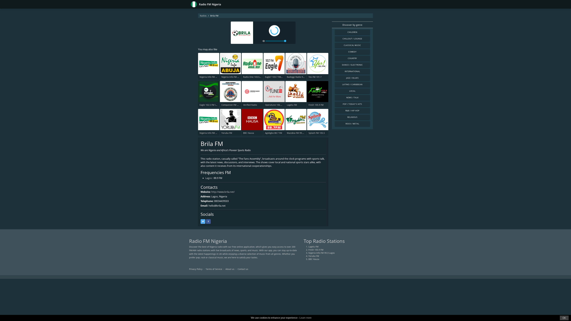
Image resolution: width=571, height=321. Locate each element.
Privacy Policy (195, 269)
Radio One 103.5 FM (253, 76)
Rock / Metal (352, 123)
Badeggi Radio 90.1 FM (298, 76)
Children (352, 32)
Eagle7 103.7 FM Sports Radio (279, 76)
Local (352, 91)
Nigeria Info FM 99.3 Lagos (213, 76)
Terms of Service (214, 269)
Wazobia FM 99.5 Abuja (298, 133)
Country (352, 58)
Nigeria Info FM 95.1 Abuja (234, 76)
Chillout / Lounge (352, 38)
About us (229, 269)
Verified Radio (250, 104)
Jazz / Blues (352, 78)
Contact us (243, 269)
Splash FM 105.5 (317, 133)
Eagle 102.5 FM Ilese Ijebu (212, 104)
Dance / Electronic (352, 65)
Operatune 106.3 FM (275, 104)
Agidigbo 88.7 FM (273, 133)
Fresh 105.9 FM (316, 104)
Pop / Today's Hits (352, 104)
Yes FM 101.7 (315, 76)
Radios (203, 15)
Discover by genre (352, 24)
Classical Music (352, 45)
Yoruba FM (226, 133)
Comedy (352, 52)
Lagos (208, 178)
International (352, 71)
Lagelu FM (292, 104)
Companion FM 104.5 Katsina (235, 104)
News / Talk (352, 97)
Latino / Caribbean (352, 84)
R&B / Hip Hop (352, 110)
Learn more (305, 318)
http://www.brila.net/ (223, 191)
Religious (352, 117)
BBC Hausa (248, 133)
